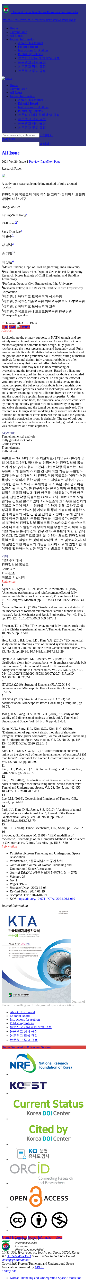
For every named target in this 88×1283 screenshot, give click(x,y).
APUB (39, 1267)
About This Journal (30, 43)
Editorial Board (28, 46)
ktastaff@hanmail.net (15, 1260)
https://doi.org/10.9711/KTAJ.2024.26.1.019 (46, 898)
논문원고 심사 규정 (32, 62)
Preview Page (38, 161)
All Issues (16, 35)
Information (9, 846)
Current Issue (18, 32)
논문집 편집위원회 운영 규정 (39, 58)
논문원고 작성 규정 (32, 66)
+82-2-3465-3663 (19, 1256)
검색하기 (46, 135)
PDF (5, 327)
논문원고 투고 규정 (32, 71)
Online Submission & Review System (26, 1047)
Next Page (53, 161)
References (9, 581)
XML (12, 327)
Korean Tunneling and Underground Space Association (45, 1278)
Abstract (7, 330)
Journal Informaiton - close (45, 1237)
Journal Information (22, 39)
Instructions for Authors (33, 50)
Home (14, 28)
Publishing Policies (30, 54)
